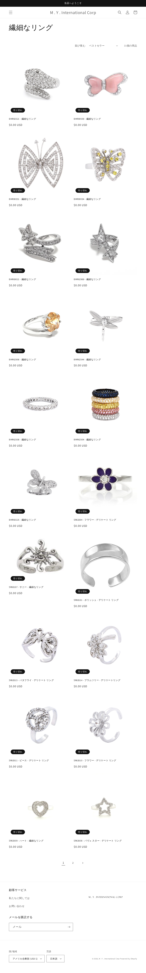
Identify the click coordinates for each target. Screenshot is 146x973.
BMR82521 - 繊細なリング (22, 118)
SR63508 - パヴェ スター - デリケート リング (98, 840)
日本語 (53, 958)
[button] (11, 12)
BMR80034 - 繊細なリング (87, 199)
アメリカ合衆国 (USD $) (25, 958)
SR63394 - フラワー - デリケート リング (95, 519)
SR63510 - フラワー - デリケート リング (95, 760)
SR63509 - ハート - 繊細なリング (26, 840)
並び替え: (80, 45)
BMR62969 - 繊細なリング (87, 279)
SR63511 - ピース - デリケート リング (29, 760)
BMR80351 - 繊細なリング (22, 199)
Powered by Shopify (128, 959)
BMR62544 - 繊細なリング (87, 359)
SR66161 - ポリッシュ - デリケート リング (96, 600)
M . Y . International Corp (109, 959)
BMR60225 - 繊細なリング (22, 519)
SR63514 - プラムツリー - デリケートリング (97, 680)
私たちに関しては (19, 898)
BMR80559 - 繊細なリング (87, 118)
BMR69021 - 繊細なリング (22, 279)
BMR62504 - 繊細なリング (87, 439)
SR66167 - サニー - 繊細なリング (26, 587)
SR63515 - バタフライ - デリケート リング (31, 680)
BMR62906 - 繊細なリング (22, 359)
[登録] (69, 927)
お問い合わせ (17, 906)
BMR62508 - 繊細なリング (22, 439)
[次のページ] (83, 863)
